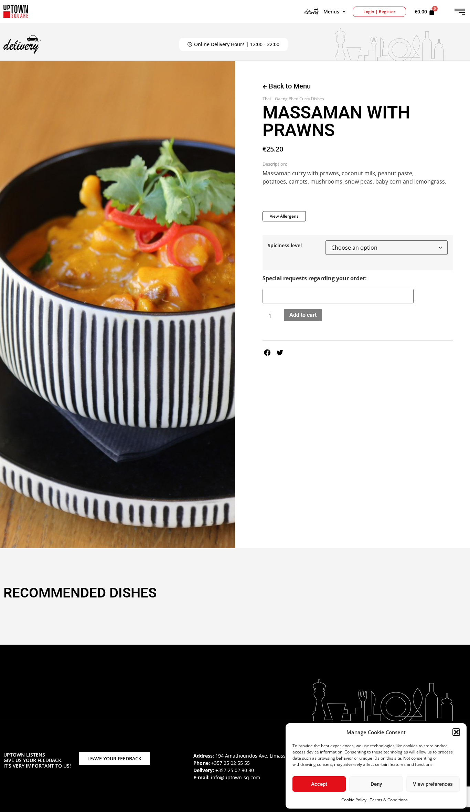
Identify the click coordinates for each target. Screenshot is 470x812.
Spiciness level (285, 245)
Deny (376, 784)
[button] (456, 732)
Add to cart (303, 315)
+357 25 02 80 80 (234, 770)
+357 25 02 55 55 (230, 763)
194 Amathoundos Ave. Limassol (252, 755)
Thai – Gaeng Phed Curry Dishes (293, 99)
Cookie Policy (353, 800)
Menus (331, 11)
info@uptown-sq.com (235, 777)
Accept (319, 784)
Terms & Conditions (389, 800)
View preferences (433, 784)
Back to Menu (289, 86)
